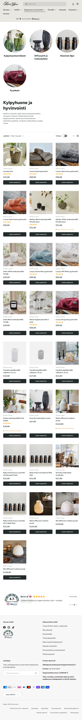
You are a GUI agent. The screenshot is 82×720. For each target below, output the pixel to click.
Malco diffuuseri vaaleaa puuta (65, 419)
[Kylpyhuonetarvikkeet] (14, 41)
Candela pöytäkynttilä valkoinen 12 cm (11, 371)
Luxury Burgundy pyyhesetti (66, 320)
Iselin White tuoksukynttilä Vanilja (13, 272)
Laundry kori (8, 171)
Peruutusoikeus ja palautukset (54, 650)
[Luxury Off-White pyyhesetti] (67, 254)
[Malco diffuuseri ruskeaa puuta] (41, 503)
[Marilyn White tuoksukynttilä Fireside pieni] (67, 202)
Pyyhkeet (15, 90)
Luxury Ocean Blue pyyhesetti (41, 271)
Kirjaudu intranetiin (50, 646)
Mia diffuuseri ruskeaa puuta (14, 569)
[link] (41, 600)
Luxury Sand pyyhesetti (39, 171)
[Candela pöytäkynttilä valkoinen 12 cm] (14, 353)
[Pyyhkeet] (14, 75)
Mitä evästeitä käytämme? (53, 642)
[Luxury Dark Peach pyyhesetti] (14, 202)
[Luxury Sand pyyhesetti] (41, 154)
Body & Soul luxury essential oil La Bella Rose (14, 522)
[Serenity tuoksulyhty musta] (41, 401)
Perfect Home (14, 704)
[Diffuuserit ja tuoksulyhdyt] (41, 41)
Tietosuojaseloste (49, 638)
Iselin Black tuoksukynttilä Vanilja (13, 321)
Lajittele (6, 136)
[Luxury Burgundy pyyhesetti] (67, 302)
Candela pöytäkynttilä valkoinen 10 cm (38, 371)
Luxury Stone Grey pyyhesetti (67, 171)
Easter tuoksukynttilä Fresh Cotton (13, 419)
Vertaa (58, 136)
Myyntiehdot (47, 634)
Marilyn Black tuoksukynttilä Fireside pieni (40, 220)
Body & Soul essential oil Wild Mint (41, 474)
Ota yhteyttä (47, 630)
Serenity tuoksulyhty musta (40, 418)
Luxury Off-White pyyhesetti (67, 271)
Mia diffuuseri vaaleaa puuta (67, 521)
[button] (77, 4)
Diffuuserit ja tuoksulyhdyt (41, 57)
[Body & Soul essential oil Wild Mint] (41, 455)
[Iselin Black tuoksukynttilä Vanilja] (14, 302)
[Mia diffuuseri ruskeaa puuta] (14, 552)
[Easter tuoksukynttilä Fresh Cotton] (14, 401)
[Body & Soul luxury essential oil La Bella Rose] (14, 503)
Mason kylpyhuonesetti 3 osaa (39, 321)
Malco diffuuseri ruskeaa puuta (39, 522)
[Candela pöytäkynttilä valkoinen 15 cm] (67, 353)
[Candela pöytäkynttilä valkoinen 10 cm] (41, 353)
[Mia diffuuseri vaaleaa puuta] (67, 503)
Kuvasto (6, 14)
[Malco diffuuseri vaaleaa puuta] (67, 401)
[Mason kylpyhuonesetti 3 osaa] (41, 302)
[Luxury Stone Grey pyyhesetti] (67, 154)
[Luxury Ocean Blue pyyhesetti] (41, 254)
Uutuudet (62, 10)
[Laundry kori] (14, 154)
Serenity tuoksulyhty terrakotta (63, 474)
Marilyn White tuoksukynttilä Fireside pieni (67, 220)
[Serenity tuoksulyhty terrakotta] (67, 455)
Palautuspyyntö (48, 654)
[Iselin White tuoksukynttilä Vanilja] (14, 254)
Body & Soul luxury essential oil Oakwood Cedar (14, 474)
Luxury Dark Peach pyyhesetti (14, 219)
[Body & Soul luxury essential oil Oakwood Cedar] (14, 455)
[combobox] (44, 4)
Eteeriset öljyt (67, 55)
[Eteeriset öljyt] (67, 41)
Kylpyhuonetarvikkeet (15, 55)
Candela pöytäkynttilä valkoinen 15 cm (64, 371)
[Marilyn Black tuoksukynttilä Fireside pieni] (41, 202)
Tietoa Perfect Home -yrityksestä (55, 626)
